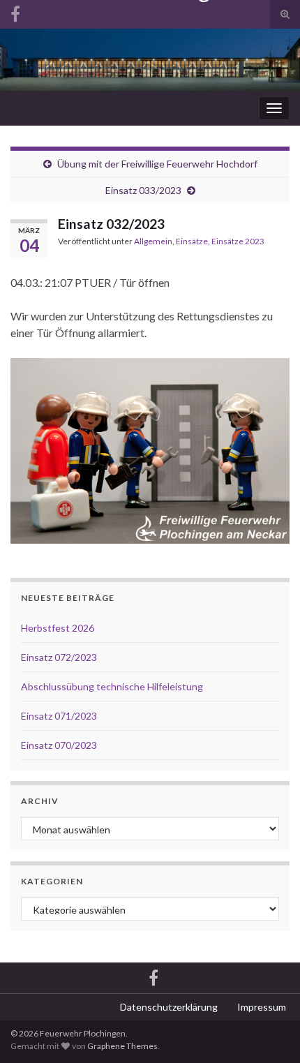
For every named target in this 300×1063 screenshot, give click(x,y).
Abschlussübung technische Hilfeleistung (112, 686)
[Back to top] (268, 1031)
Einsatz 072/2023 (59, 657)
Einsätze (192, 241)
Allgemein (153, 241)
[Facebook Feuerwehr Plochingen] (153, 976)
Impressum (261, 1007)
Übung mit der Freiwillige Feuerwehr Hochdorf (157, 164)
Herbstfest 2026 (57, 628)
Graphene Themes (122, 1046)
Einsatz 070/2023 (59, 745)
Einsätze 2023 (237, 241)
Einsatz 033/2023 (143, 190)
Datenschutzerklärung (169, 1007)
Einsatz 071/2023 (59, 716)
